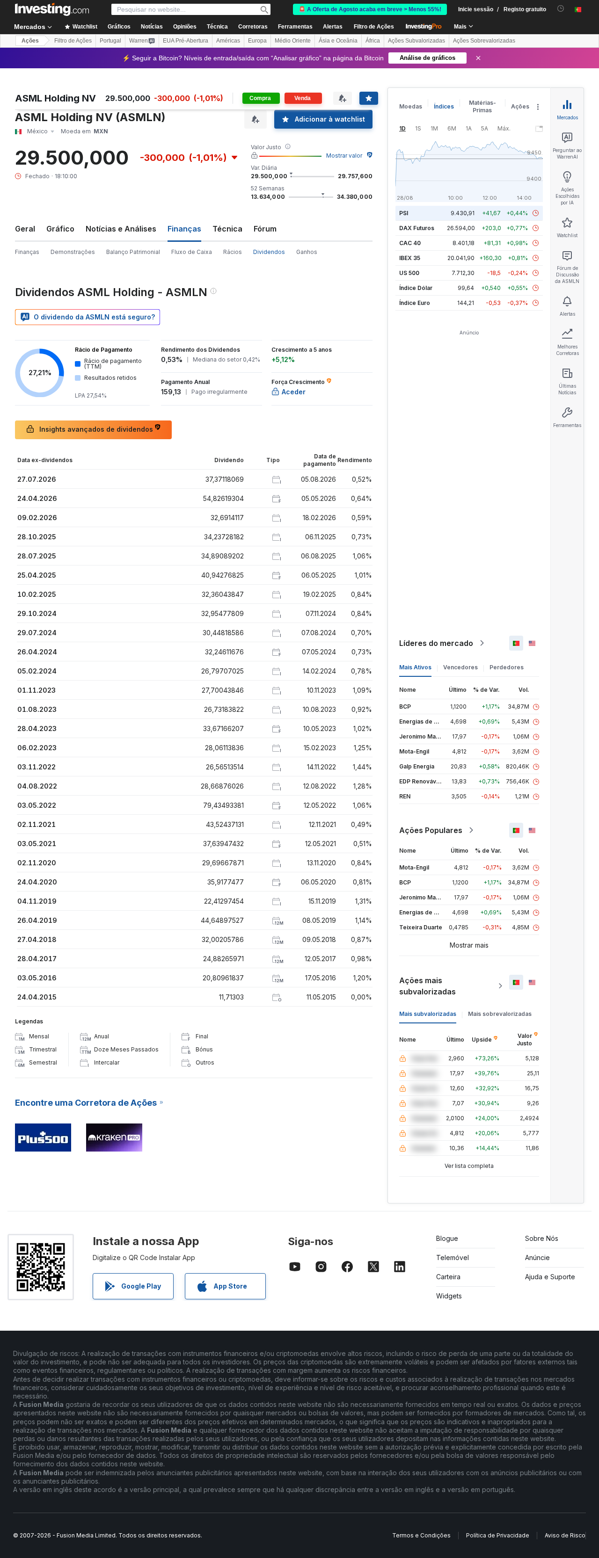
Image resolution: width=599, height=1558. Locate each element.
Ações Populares (430, 830)
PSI (403, 213)
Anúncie (537, 1257)
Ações (30, 40)
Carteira (448, 1277)
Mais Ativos (415, 667)
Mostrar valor (344, 155)
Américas (228, 40)
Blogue (447, 1238)
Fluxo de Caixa (191, 251)
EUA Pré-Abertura (185, 40)
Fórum (265, 228)
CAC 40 (410, 242)
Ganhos (306, 251)
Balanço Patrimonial (133, 251)
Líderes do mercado (436, 643)
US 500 (409, 272)
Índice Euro (414, 302)
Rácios (232, 251)
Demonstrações (73, 251)
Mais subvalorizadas (427, 1013)
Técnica (227, 228)
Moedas (410, 106)
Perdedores (506, 667)
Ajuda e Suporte (550, 1277)
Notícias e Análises (121, 228)
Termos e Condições (421, 1535)
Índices (444, 106)
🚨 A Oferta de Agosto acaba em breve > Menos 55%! (370, 9)
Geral (25, 228)
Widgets (449, 1296)
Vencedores (460, 667)
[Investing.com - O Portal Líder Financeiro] (52, 9)
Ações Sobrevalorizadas (484, 40)
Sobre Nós (541, 1238)
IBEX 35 (409, 257)
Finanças (27, 251)
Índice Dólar (415, 287)
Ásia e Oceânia (338, 40)
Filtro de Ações (374, 26)
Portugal (110, 40)
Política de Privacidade (497, 1535)
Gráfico (60, 228)
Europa (257, 40)
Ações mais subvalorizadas (427, 986)
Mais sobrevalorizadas (500, 1013)
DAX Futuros (416, 228)
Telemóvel (452, 1257)
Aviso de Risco (565, 1535)
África (372, 40)
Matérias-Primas (482, 106)
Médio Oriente (293, 40)
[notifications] (560, 8)
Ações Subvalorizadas (416, 40)
